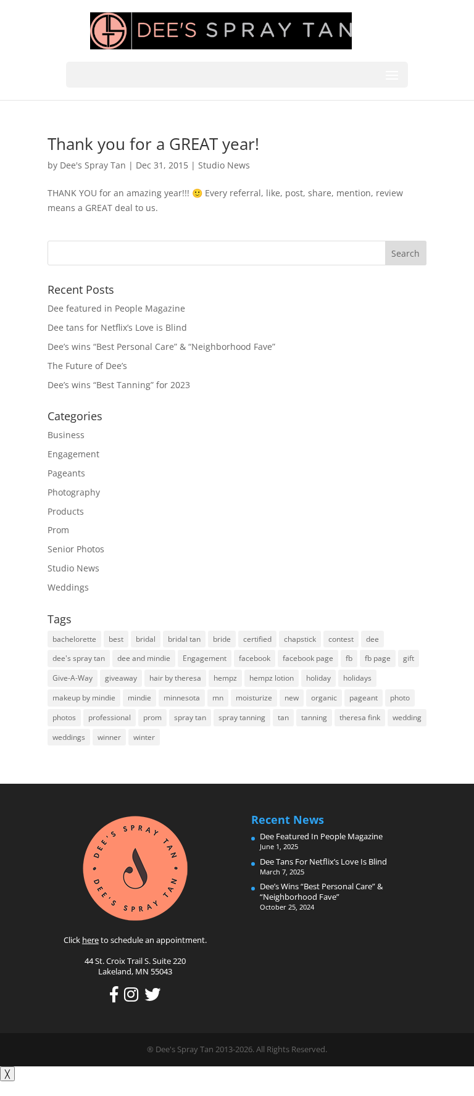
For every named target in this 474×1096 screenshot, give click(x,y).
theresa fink (359, 717)
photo (400, 697)
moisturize (254, 697)
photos (64, 717)
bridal (146, 639)
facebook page (308, 658)
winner (109, 737)
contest (341, 639)
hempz (225, 678)
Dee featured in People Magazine (116, 308)
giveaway (121, 678)
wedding (407, 717)
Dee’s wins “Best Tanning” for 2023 (119, 385)
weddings (68, 737)
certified (257, 639)
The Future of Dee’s (87, 366)
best (116, 639)
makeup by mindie (83, 697)
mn (217, 697)
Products (66, 511)
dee (372, 639)
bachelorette (74, 639)
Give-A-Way (72, 678)
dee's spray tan (78, 658)
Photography (74, 492)
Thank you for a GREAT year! (153, 144)
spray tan (190, 717)
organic (324, 697)
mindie (139, 697)
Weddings (68, 587)
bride (222, 639)
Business (66, 435)
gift (408, 658)
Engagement (73, 454)
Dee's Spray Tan (93, 165)
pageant (363, 697)
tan (283, 717)
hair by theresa (175, 678)
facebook (254, 658)
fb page (378, 658)
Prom (58, 530)
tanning (314, 717)
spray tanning (241, 717)
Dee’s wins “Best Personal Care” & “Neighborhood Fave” (161, 346)
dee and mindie (143, 658)
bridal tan (184, 639)
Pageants (66, 473)
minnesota (182, 697)
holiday (318, 678)
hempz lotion (271, 678)
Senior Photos (76, 549)
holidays (357, 678)
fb (349, 658)
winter (144, 737)
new (292, 697)
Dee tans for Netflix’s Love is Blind (117, 327)
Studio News (224, 165)
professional (109, 717)
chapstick (300, 639)
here (90, 939)
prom (152, 717)
